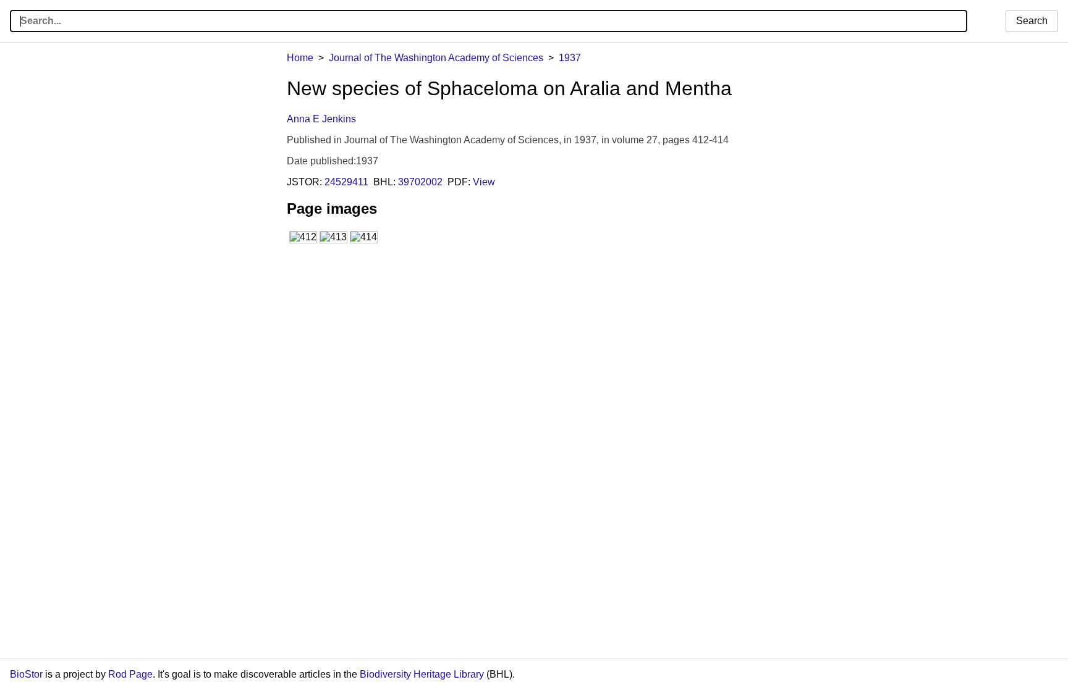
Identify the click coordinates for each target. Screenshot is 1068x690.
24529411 (346, 182)
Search (1032, 20)
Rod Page (130, 674)
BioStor (26, 674)
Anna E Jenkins (321, 119)
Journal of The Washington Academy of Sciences (436, 58)
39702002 (420, 182)
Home (300, 58)
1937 (570, 58)
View (484, 182)
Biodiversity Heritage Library (422, 674)
